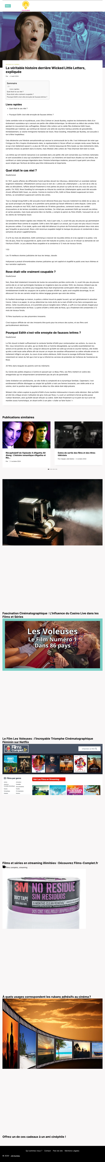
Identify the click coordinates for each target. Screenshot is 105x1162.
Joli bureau (15, 1156)
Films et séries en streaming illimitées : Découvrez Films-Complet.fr (50, 863)
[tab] (48, 469)
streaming (23, 867)
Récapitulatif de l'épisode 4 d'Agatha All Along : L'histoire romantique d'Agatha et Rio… (26, 455)
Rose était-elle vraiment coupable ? (20, 94)
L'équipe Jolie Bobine (67, 459)
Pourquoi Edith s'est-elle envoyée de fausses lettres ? (27, 97)
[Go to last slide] (6, 444)
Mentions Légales (72, 1151)
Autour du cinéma (12, 64)
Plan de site (58, 1151)
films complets (12, 867)
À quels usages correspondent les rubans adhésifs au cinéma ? (46, 996)
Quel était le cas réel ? (15, 92)
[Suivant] (99, 444)
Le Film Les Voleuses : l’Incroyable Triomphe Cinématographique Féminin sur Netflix (47, 740)
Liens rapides (14, 89)
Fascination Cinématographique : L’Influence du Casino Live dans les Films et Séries (50, 615)
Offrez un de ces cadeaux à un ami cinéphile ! (34, 1136)
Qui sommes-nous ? (34, 1151)
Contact (47, 1151)
